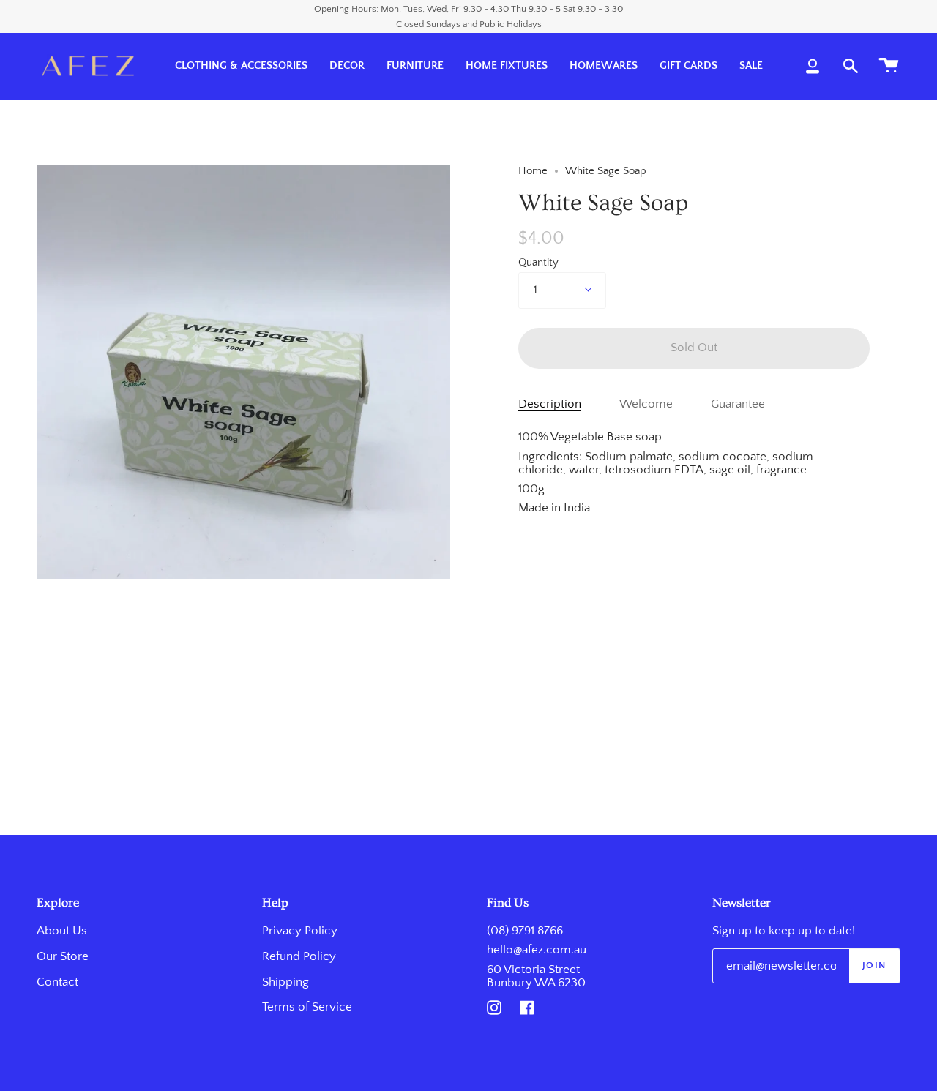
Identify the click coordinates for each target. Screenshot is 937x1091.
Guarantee (738, 403)
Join (874, 965)
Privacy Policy (299, 930)
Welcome (646, 403)
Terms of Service (307, 1006)
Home (533, 171)
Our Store (63, 956)
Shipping (285, 982)
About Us (62, 930)
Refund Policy (299, 956)
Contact (57, 982)
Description (549, 403)
